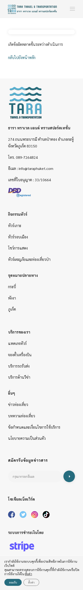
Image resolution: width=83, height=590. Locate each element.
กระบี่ (12, 286)
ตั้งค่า (31, 582)
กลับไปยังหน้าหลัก (22, 57)
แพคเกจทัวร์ (17, 343)
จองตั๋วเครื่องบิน (20, 354)
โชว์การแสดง (18, 248)
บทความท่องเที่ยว (21, 415)
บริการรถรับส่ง (19, 366)
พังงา (12, 298)
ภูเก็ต (12, 309)
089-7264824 (27, 157)
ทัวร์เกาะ (14, 225)
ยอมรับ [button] (13, 582)
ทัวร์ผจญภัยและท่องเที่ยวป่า (29, 259)
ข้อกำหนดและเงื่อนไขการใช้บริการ (34, 427)
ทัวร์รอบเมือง (18, 236)
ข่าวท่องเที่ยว (18, 404)
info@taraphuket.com (36, 168)
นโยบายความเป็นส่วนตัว (27, 438)
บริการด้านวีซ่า (19, 377)
